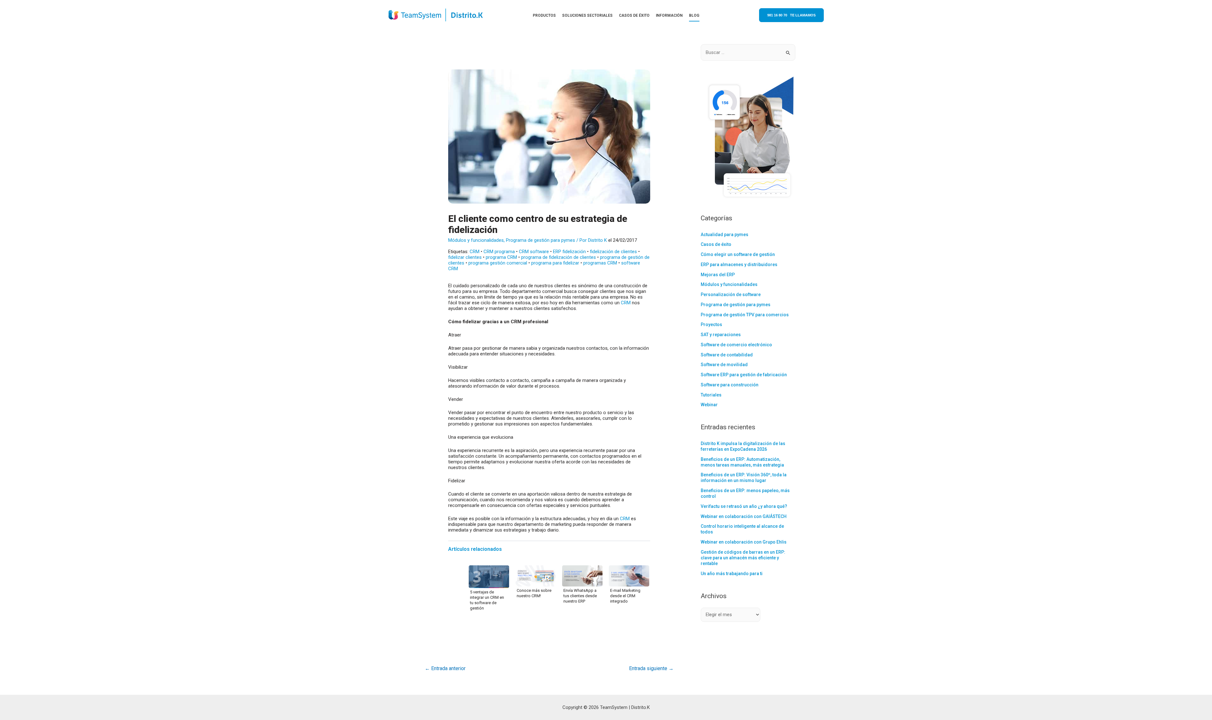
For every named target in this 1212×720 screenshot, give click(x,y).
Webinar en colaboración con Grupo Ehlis (744, 541)
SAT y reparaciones (721, 334)
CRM (474, 251)
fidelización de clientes (613, 251)
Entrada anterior (445, 668)
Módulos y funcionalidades (476, 240)
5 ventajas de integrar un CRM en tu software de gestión (487, 600)
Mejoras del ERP (718, 274)
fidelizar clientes (465, 257)
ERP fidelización (569, 251)
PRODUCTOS (544, 15)
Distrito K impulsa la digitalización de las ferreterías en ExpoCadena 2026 (743, 446)
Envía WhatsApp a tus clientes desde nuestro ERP (580, 596)
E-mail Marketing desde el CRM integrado (625, 596)
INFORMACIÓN (669, 15)
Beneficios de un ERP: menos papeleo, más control (745, 493)
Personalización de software (731, 294)
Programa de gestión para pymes (540, 240)
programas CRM (600, 263)
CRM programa (499, 251)
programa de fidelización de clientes (558, 257)
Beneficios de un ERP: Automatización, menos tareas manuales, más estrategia (742, 462)
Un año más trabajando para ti (732, 573)
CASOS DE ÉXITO (634, 15)
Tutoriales (711, 394)
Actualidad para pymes (724, 234)
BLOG (694, 15)
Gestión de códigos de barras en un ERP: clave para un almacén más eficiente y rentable (743, 558)
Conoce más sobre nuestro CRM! (534, 593)
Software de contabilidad (727, 354)
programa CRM (501, 257)
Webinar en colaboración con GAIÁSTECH (744, 516)
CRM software (534, 251)
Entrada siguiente (651, 668)
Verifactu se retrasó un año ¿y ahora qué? (744, 506)
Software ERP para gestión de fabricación (744, 374)
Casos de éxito (716, 244)
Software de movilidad (724, 364)
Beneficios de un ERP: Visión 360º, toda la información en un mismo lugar (744, 477)
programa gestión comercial (497, 263)
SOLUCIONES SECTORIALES (587, 15)
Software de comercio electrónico (736, 344)
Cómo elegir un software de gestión (738, 254)
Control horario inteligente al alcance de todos (742, 529)
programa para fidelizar (555, 263)
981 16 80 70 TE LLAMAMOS (791, 15)
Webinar (709, 404)
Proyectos (711, 324)
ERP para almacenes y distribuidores (739, 264)
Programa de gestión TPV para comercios (745, 314)
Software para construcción (729, 384)
